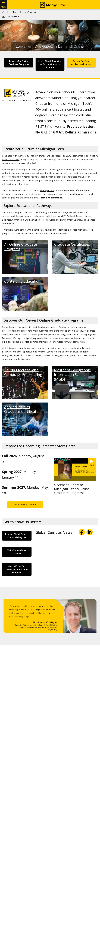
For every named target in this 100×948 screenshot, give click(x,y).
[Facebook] (82, 532)
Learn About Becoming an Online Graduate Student (49, 64)
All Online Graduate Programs (20, 246)
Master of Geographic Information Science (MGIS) (72, 375)
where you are (47, 190)
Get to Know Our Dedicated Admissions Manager (17, 569)
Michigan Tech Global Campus (19, 12)
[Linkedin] (89, 532)
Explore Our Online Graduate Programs (19, 63)
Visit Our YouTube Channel (16, 552)
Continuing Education (22, 281)
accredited (76, 120)
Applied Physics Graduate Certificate (21, 409)
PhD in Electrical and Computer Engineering (23, 372)
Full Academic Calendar (25, 504)
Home (3, 16)
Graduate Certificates (72, 244)
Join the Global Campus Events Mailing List (16, 536)
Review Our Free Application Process (81, 63)
